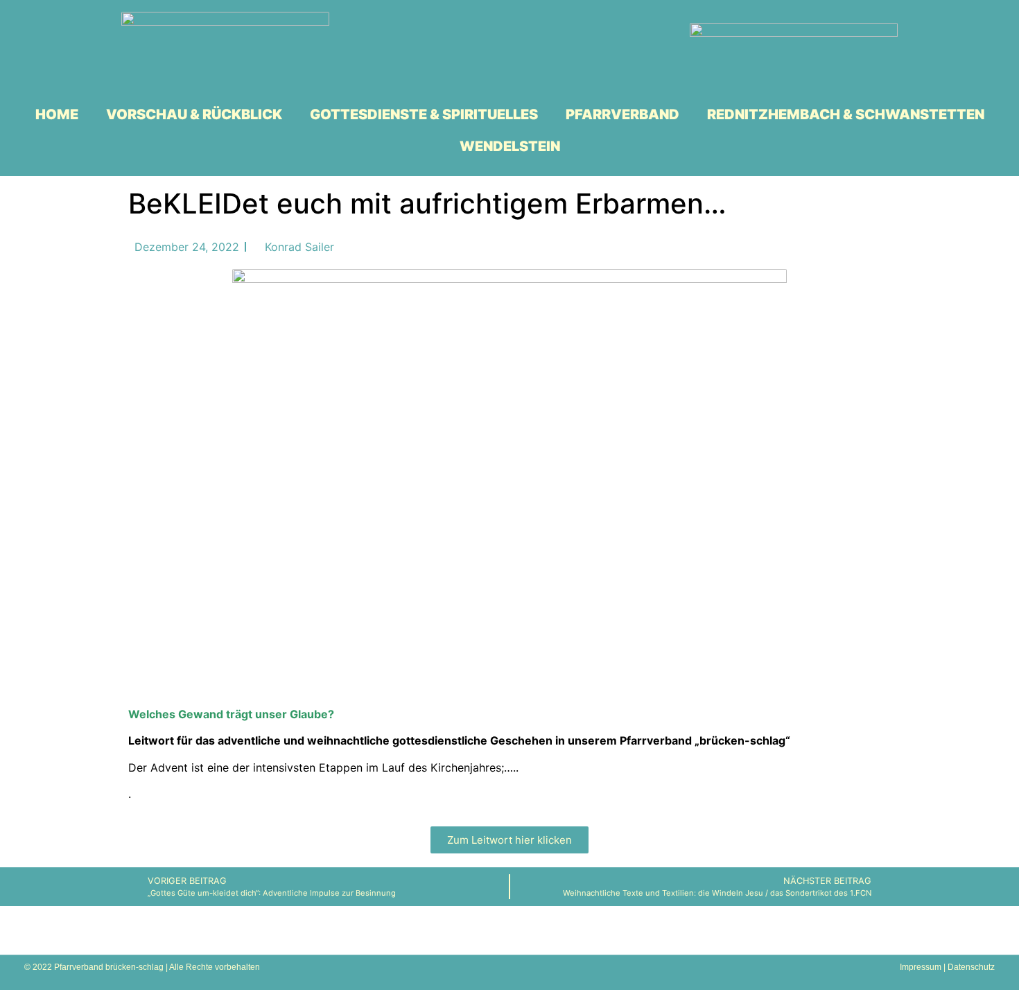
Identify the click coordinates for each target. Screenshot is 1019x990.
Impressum (920, 967)
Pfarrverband (622, 114)
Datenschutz (971, 967)
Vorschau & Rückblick (194, 114)
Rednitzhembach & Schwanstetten (845, 114)
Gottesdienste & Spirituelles (424, 114)
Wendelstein (510, 146)
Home (56, 114)
